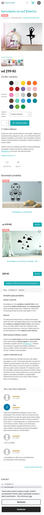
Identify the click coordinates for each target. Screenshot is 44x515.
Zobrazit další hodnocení (33, 467)
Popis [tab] (5, 290)
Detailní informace (7, 155)
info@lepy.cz (5, 151)
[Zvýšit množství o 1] (9, 121)
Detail (37, 225)
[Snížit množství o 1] (9, 124)
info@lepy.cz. (27, 344)
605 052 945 (9, 487)
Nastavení (21, 502)
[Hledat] (27, 3)
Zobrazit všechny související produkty (22, 283)
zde (30, 496)
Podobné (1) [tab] (13, 290)
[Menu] (39, 3)
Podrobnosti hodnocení (31, 18)
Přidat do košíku (21, 123)
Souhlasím (21, 509)
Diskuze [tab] (21, 290)
